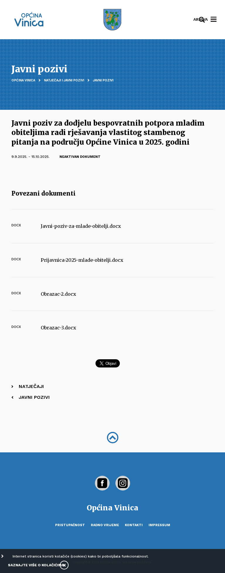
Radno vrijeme (105, 525)
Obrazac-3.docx (58, 328)
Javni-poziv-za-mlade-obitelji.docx (81, 226)
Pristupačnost (70, 525)
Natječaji (31, 386)
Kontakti (134, 525)
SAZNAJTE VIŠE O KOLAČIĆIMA (36, 565)
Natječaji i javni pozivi (64, 80)
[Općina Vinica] (29, 19)
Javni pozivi (103, 80)
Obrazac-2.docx (58, 294)
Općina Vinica (23, 80)
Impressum (159, 525)
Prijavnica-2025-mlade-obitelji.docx (82, 260)
